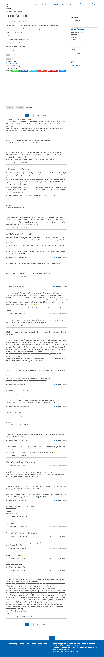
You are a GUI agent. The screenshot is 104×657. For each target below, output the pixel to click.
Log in (10, 108)
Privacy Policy (65, 651)
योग (15, 55)
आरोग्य (12, 55)
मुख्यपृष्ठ (12, 11)
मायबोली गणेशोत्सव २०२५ (57, 4)
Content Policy (74, 651)
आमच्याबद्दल (73, 646)
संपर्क (78, 646)
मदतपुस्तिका (91, 4)
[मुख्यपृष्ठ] (9, 6)
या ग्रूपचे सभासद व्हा (76, 39)
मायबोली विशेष (80, 4)
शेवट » (44, 115)
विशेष (28, 644)
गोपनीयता (66, 646)
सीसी (45, 644)
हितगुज (44, 4)
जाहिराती (34, 644)
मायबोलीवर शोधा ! (75, 65)
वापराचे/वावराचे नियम (58, 646)
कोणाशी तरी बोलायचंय (11, 63)
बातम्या (40, 644)
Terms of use (56, 651)
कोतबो (13, 58)
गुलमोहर (70, 4)
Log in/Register (76, 20)
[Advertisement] (36, 90)
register (20, 108)
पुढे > (37, 115)
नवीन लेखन (35, 4)
